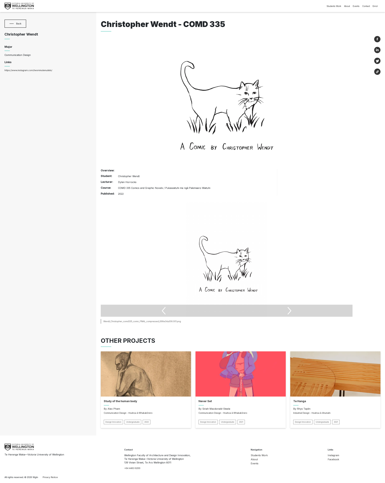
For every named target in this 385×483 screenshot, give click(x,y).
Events (356, 6)
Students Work (334, 6)
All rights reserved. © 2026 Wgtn (21, 477)
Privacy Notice (50, 477)
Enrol (375, 6)
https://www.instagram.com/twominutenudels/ (28, 70)
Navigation (256, 449)
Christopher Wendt (21, 34)
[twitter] (377, 61)
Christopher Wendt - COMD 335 (163, 24)
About (347, 6)
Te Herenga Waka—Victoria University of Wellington (34, 454)
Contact (366, 6)
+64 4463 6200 (132, 468)
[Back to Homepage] (19, 6)
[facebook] (377, 39)
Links (330, 449)
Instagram (333, 455)
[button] (11, 23)
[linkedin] (377, 50)
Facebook (333, 459)
